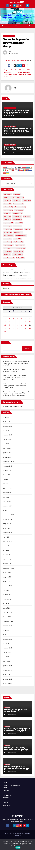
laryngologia (8, 222)
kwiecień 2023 (7, 594)
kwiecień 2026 (7, 435)
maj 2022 (6, 643)
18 (13, 325)
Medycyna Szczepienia (10, 108)
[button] (29, 26)
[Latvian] (13, 170)
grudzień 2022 (7, 612)
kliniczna (26, 216)
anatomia (17, 194)
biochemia (14, 269)
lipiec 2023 (6, 581)
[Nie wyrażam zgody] (33, 845)
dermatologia (18, 203)
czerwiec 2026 (7, 426)
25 (13, 328)
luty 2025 (6, 497)
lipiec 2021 (6, 674)
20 (21, 325)
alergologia (8, 194)
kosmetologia (17, 219)
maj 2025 (6, 484)
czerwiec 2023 (7, 586)
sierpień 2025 (7, 470)
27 (21, 328)
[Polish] (21, 170)
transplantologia (9, 257)
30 (5, 332)
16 (5, 325)
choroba (27, 200)
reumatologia (20, 248)
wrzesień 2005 (7, 683)
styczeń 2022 (7, 661)
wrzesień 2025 (7, 466)
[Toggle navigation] (16, 26)
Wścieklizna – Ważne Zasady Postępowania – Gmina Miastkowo (24, 72)
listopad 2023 (7, 563)
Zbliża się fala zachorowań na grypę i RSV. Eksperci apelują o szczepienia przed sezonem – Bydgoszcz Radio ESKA (16, 393)
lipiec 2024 (6, 528)
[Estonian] (19, 167)
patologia (7, 238)
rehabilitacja (8, 248)
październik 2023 (8, 568)
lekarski (19, 222)
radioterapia (19, 245)
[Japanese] (7, 170)
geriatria (7, 213)
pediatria (17, 238)
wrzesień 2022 (7, 626)
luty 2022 (6, 657)
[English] (16, 167)
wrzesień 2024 (7, 519)
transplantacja (18, 254)
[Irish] (30, 167)
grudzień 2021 (7, 665)
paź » (8, 337)
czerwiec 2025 (7, 479)
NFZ (27, 229)
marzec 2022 (7, 652)
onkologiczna (9, 235)
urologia (20, 257)
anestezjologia (9, 197)
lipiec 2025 (6, 475)
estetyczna (8, 210)
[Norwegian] (19, 170)
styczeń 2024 (7, 555)
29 (30, 328)
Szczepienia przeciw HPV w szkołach (15, 60)
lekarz (17, 226)
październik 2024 (8, 515)
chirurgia (17, 200)
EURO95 (17, 11)
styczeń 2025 (7, 501)
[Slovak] (30, 170)
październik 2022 (8, 621)
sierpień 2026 (7, 417)
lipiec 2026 (6, 421)
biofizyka (23, 272)
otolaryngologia (21, 235)
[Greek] (27, 167)
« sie (4, 337)
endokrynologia (20, 207)
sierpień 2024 (7, 523)
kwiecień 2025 (7, 488)
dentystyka (25, 275)
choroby (7, 203)
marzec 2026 (7, 439)
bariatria (24, 269)
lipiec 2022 (6, 634)
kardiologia (17, 216)
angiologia (29, 278)
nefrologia (8, 229)
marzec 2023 (7, 599)
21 (26, 325)
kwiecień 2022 (7, 648)
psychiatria (18, 242)
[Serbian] (27, 170)
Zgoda (18, 847)
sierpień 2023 (7, 577)
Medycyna (7, 707)
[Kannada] (10, 170)
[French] (21, 167)
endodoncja (9, 269)
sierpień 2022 (7, 630)
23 (5, 328)
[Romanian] (24, 170)
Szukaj (5, 343)
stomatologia (18, 251)
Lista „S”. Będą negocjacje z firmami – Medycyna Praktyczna (17, 730)
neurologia (18, 229)
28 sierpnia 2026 (11, 714)
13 (21, 321)
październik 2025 (8, 461)
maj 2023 (6, 590)
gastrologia (19, 210)
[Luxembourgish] (16, 170)
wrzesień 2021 (7, 670)
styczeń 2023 (7, 608)
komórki (7, 219)
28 (26, 328)
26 (17, 328)
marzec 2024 (7, 546)
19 (17, 325)
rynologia (8, 251)
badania (20, 197)
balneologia (5, 278)
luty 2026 (6, 444)
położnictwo (8, 242)
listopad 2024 (7, 510)
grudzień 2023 (7, 559)
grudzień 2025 (7, 452)
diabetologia (8, 207)
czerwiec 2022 (7, 639)
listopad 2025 (7, 457)
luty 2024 (6, 550)
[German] (24, 167)
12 (17, 321)
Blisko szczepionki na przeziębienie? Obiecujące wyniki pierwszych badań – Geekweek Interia (15, 385)
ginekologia (17, 213)
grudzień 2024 (7, 506)
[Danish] (10, 167)
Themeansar (17, 835)
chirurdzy (7, 200)
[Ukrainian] (7, 172)
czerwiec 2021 (7, 679)
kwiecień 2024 (7, 541)
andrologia (12, 272)
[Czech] (7, 167)
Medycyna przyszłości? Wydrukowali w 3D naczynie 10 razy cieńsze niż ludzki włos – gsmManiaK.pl (16, 363)
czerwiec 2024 (7, 532)
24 (9, 328)
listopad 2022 (7, 617)
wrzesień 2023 (7, 572)
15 (30, 321)
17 (9, 325)
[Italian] (4, 170)
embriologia (15, 278)
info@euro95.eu (7, 805)
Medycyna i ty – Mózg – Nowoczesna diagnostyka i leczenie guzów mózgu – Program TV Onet (15, 377)
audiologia (20, 278)
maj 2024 (6, 537)
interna (7, 216)
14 (26, 321)
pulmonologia (9, 245)
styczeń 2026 (7, 448)
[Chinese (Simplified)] (4, 167)
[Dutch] (13, 167)
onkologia (18, 232)
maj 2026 (6, 430)
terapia (7, 254)
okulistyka (8, 232)
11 (13, 321)
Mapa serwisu (7, 797)
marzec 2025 (7, 492)
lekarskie (8, 226)
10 (9, 321)
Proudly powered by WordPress (12, 833)
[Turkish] (4, 172)
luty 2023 (6, 603)
